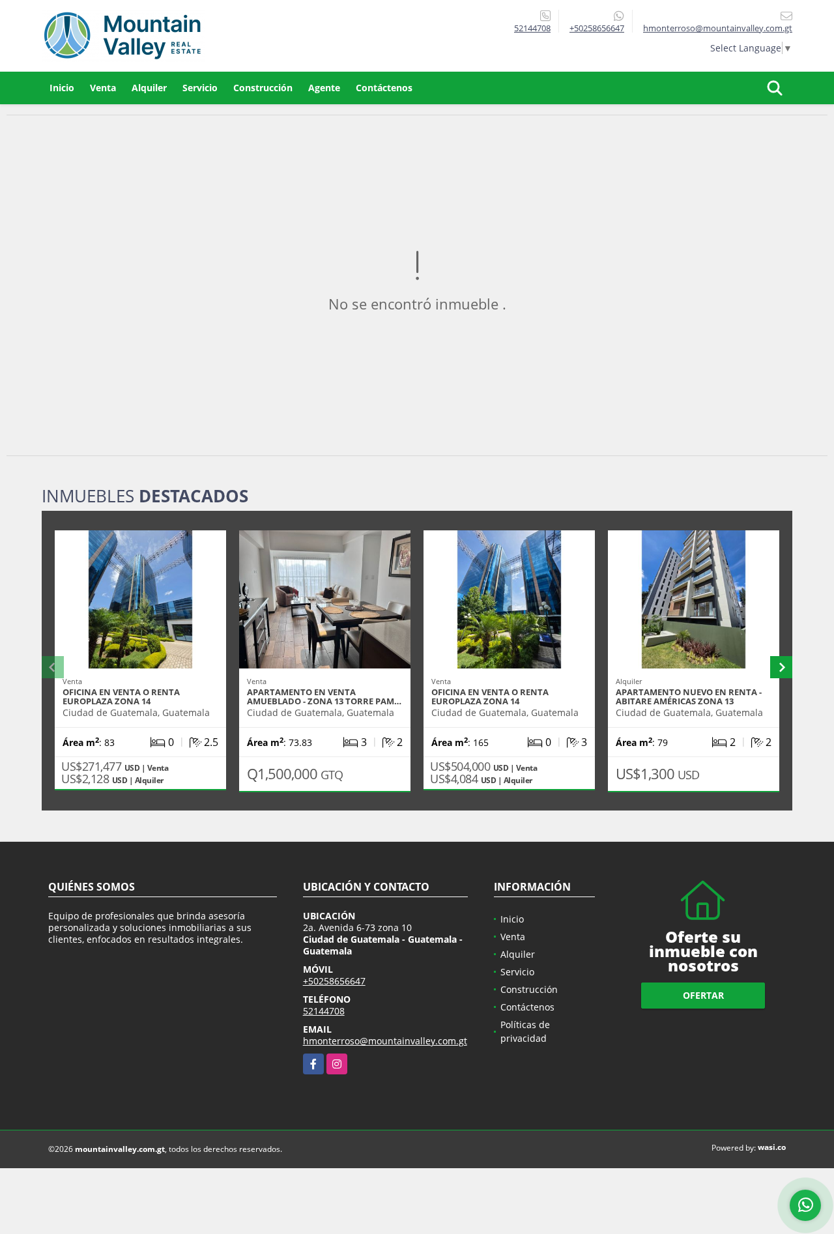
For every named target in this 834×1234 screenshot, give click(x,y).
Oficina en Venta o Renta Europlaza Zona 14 (121, 696)
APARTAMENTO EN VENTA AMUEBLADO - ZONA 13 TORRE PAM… (324, 696)
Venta (103, 87)
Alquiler (149, 87)
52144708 (532, 28)
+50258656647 (596, 28)
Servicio (200, 87)
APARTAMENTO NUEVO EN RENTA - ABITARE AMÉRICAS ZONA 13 (689, 696)
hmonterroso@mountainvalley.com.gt (385, 1041)
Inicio (62, 87)
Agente (324, 87)
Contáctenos (384, 87)
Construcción (263, 87)
